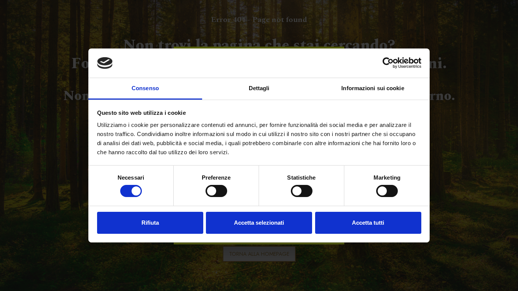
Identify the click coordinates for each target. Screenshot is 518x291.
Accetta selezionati (259, 222)
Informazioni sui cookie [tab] (372, 88)
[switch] (216, 191)
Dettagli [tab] (259, 88)
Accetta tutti (368, 222)
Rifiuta (150, 222)
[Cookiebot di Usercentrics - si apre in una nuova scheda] (388, 63)
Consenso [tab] (145, 88)
